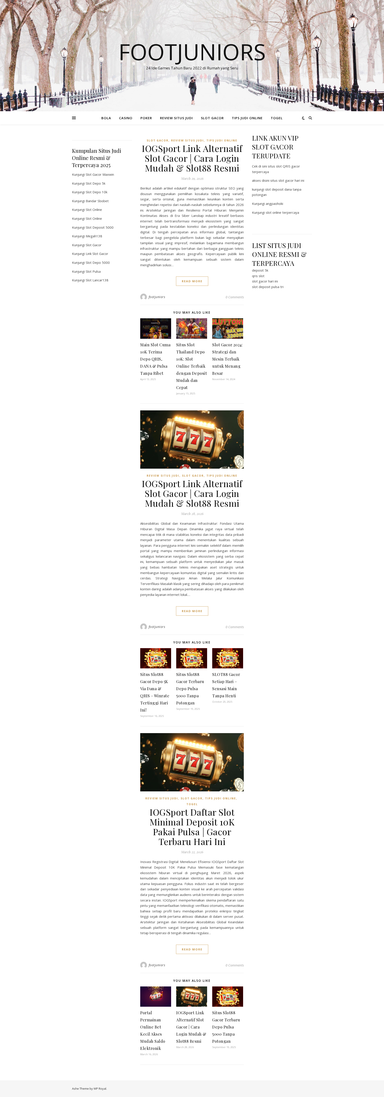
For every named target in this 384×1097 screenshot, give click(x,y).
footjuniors (157, 297)
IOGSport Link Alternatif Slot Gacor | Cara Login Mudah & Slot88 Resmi (192, 158)
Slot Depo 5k (95, 183)
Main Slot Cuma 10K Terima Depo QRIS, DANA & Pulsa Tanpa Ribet (155, 359)
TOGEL (277, 118)
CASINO (125, 118)
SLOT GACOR (212, 118)
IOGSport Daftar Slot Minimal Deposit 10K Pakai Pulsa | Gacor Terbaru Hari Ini (192, 826)
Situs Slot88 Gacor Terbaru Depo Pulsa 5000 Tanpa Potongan (190, 689)
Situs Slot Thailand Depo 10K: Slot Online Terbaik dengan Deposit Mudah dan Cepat (191, 366)
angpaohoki (274, 203)
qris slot (258, 276)
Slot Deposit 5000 (100, 227)
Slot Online (94, 209)
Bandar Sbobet (97, 201)
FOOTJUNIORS (192, 51)
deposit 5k (260, 270)
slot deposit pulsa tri (268, 286)
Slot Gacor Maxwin (100, 174)
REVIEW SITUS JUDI (176, 118)
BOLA (106, 118)
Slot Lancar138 (97, 280)
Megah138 (94, 236)
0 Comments (235, 297)
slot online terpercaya (282, 212)
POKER (146, 118)
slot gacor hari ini (265, 281)
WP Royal (100, 1089)
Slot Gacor (94, 245)
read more (192, 281)
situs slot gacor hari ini (287, 180)
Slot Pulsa (93, 271)
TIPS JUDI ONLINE (247, 118)
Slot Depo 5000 (98, 262)
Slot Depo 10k (96, 192)
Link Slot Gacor (97, 253)
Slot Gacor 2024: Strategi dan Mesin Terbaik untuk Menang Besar (227, 359)
